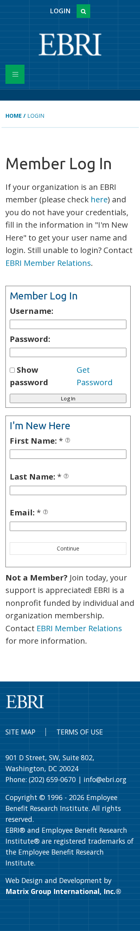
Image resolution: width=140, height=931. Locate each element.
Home (13, 115)
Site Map (20, 731)
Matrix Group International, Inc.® (63, 891)
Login (60, 11)
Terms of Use (79, 731)
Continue (68, 548)
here (99, 199)
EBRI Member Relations (48, 262)
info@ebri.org (105, 779)
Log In (68, 398)
